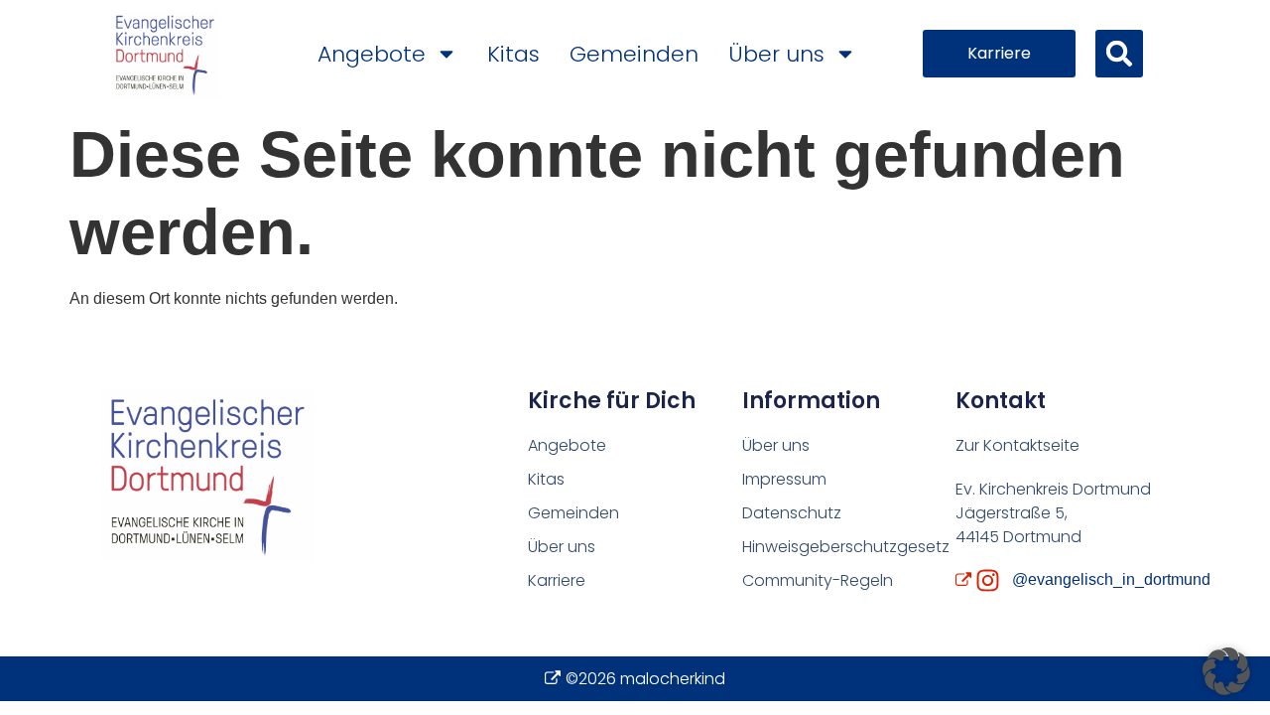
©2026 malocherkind (645, 678)
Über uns (776, 54)
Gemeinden (634, 54)
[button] (1119, 53)
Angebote (372, 54)
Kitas (513, 54)
